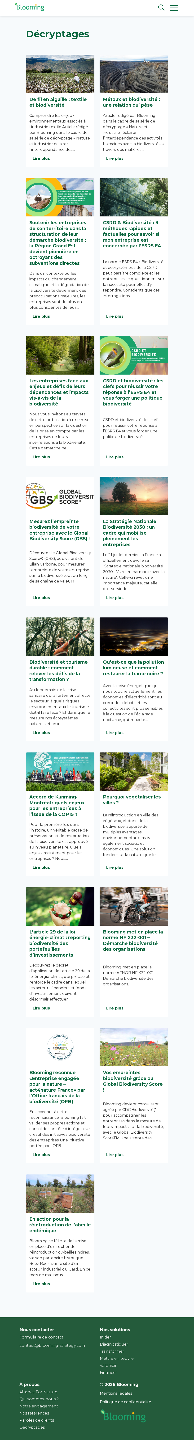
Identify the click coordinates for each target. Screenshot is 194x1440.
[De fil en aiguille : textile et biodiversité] (60, 74)
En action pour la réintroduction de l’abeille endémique (60, 1224)
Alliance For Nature (38, 1392)
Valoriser (108, 1365)
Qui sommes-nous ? (39, 1399)
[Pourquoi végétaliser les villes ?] (134, 771)
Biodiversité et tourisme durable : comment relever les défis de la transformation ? (58, 670)
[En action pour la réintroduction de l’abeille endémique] (60, 1193)
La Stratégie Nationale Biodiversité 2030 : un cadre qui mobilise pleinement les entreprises (129, 533)
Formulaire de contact (41, 1337)
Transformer (112, 1351)
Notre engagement (38, 1406)
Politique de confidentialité (125, 1402)
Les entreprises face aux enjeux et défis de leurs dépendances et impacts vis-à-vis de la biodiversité (59, 392)
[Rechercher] (161, 8)
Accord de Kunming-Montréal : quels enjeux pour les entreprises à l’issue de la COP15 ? (57, 805)
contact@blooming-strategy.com (52, 1345)
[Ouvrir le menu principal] (175, 7)
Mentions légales (116, 1393)
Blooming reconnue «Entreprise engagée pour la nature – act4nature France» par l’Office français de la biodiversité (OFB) (57, 1087)
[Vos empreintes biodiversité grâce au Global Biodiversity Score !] (134, 1047)
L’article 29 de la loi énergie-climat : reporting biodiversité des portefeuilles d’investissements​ (60, 943)
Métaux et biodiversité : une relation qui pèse (131, 102)
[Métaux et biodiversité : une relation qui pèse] (134, 74)
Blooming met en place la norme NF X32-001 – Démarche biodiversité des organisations (133, 940)
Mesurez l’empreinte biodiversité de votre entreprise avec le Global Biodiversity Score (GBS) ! (59, 530)
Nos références (34, 1413)
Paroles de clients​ (36, 1420)
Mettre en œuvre (117, 1358)
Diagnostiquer (114, 1344)
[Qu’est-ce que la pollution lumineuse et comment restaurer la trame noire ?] (134, 636)
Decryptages (32, 1427)
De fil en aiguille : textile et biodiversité (58, 102)
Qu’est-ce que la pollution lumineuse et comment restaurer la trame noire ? (133, 667)
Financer (108, 1372)
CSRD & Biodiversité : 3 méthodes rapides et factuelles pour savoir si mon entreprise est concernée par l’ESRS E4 (132, 234)
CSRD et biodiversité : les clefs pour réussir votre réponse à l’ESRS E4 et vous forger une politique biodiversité (133, 392)
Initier (105, 1337)
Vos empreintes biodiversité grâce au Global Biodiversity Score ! (133, 1081)
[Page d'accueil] (28, 10)
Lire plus (41, 158)
